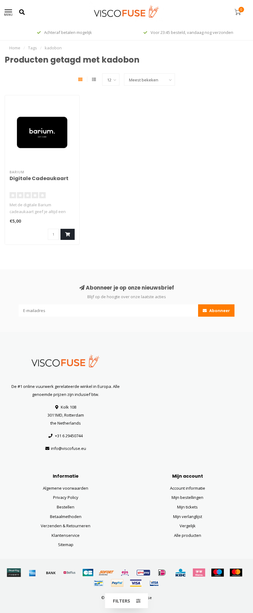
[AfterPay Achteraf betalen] (14, 572)
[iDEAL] (162, 572)
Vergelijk (188, 526)
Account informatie (187, 488)
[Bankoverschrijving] (51, 572)
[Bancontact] (98, 583)
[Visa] (135, 583)
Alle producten (187, 535)
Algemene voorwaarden (65, 488)
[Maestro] (217, 572)
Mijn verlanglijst (187, 516)
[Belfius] (69, 572)
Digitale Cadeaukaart (39, 178)
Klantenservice (66, 535)
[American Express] (32, 572)
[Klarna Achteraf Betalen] (199, 572)
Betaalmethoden (65, 516)
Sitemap (65, 544)
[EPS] (125, 572)
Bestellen (65, 507)
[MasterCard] (236, 572)
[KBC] (180, 572)
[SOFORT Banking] (106, 572)
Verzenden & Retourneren (65, 526)
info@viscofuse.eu (68, 448)
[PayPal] (117, 583)
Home (14, 48)
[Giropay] (143, 572)
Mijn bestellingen (187, 497)
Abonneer (219, 310)
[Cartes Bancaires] (88, 572)
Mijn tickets (187, 507)
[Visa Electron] (154, 583)
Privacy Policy (65, 497)
